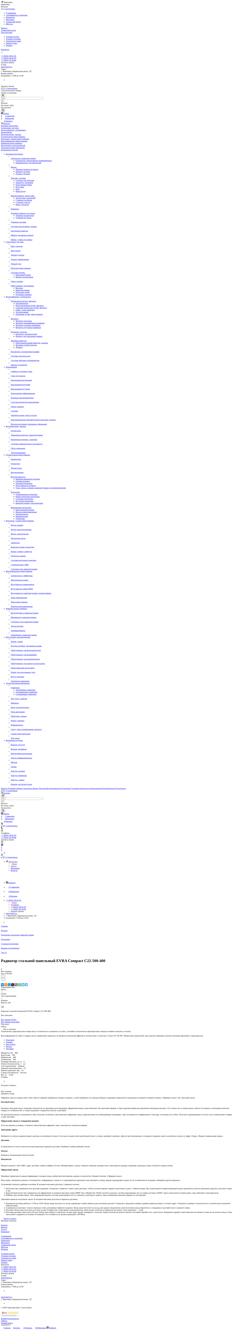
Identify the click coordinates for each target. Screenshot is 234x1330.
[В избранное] (3, 976)
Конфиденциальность (10, 1319)
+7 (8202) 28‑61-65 (8, 56)
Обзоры (9, 45)
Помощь (4, 1249)
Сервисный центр (13, 22)
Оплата (9, 1046)
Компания (5, 1232)
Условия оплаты (12, 37)
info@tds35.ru (6, 67)
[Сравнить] (3, 979)
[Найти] (3, 110)
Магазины (10, 20)
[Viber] (16, 984)
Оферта (4, 1321)
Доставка (10, 1049)
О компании (11, 13)
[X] (12, 984)
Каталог (4, 1225)
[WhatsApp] (19, 984)
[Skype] (22, 984)
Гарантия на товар (13, 41)
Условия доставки (13, 39)
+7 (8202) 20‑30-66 (8, 60)
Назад (14, 864)
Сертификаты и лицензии (16, 15)
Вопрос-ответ (11, 43)
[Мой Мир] (9, 984)
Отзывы (9, 1042)
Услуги (4, 1229)
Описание (10, 1040)
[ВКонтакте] (2, 984)
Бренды (4, 1227)
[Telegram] (26, 984)
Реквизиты (10, 17)
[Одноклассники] (5, 984)
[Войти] (2, 845)
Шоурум (9, 24)
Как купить (10, 1044)
